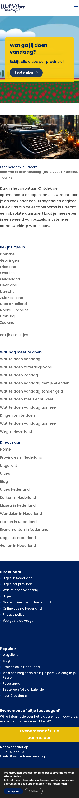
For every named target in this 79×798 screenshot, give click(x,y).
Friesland (8, 266)
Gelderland (10, 279)
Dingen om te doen (17, 415)
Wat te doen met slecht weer (26, 399)
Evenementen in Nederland (24, 529)
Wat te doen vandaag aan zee (28, 407)
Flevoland (8, 285)
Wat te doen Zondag (19, 375)
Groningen (9, 260)
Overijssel (8, 272)
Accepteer (13, 791)
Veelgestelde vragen (19, 620)
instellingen (59, 784)
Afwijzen (33, 791)
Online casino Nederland (22, 608)
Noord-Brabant (14, 310)
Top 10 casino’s (15, 696)
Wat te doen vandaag (24, 172)
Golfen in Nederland (18, 545)
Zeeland (7, 322)
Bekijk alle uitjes (14, 334)
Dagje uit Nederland (18, 537)
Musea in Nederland (18, 505)
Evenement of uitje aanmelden (39, 734)
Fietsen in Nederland (18, 521)
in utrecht (70, 172)
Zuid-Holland (11, 297)
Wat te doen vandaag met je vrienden (34, 383)
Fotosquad (11, 683)
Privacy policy (14, 614)
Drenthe (7, 254)
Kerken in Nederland (18, 497)
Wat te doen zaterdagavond (26, 367)
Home (5, 449)
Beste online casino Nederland (27, 602)
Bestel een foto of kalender (24, 689)
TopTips (6, 178)
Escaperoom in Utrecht (19, 167)
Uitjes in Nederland (18, 578)
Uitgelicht (8, 465)
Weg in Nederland (16, 431)
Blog (4, 481)
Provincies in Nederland (21, 457)
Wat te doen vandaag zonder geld (31, 391)
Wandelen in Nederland (21, 513)
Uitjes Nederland (15, 489)
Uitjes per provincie (18, 584)
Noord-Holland (13, 303)
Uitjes (5, 473)
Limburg (7, 316)
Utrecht (7, 291)
